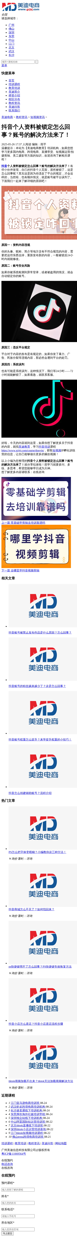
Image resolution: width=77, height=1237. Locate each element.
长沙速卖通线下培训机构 (27, 1110)
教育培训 (14, 87)
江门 (11, 43)
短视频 (57, 450)
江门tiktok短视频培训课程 (27, 1132)
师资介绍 (14, 95)
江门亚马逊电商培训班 (25, 1102)
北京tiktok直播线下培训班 (27, 1125)
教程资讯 (14, 102)
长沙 (11, 55)
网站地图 (61, 1143)
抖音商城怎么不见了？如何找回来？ (31, 909)
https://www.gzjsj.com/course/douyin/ (22, 450)
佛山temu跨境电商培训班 (28, 1136)
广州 (11, 24)
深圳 (11, 32)
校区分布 (14, 99)
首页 (11, 80)
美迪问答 (14, 106)
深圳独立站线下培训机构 (27, 1117)
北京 (11, 47)
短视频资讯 (37, 117)
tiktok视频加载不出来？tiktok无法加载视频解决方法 (41, 1081)
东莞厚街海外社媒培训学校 (28, 1114)
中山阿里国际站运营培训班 (28, 1121)
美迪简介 (14, 91)
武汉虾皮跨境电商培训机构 (28, 1106)
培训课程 (14, 84)
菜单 (4, 65)
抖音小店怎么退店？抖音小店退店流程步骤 (36, 1023)
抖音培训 (44, 446)
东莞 (11, 36)
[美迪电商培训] (20, 11)
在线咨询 (38, 472)
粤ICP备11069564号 (13, 1153)
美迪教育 (24, 446)
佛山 (11, 28)
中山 (11, 40)
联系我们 (14, 110)
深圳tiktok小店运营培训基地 (29, 1129)
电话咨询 (7, 1164)
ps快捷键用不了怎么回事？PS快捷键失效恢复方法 (40, 966)
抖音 (4, 165)
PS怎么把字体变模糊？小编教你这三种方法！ (37, 852)
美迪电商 (7, 117)
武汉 (11, 51)
